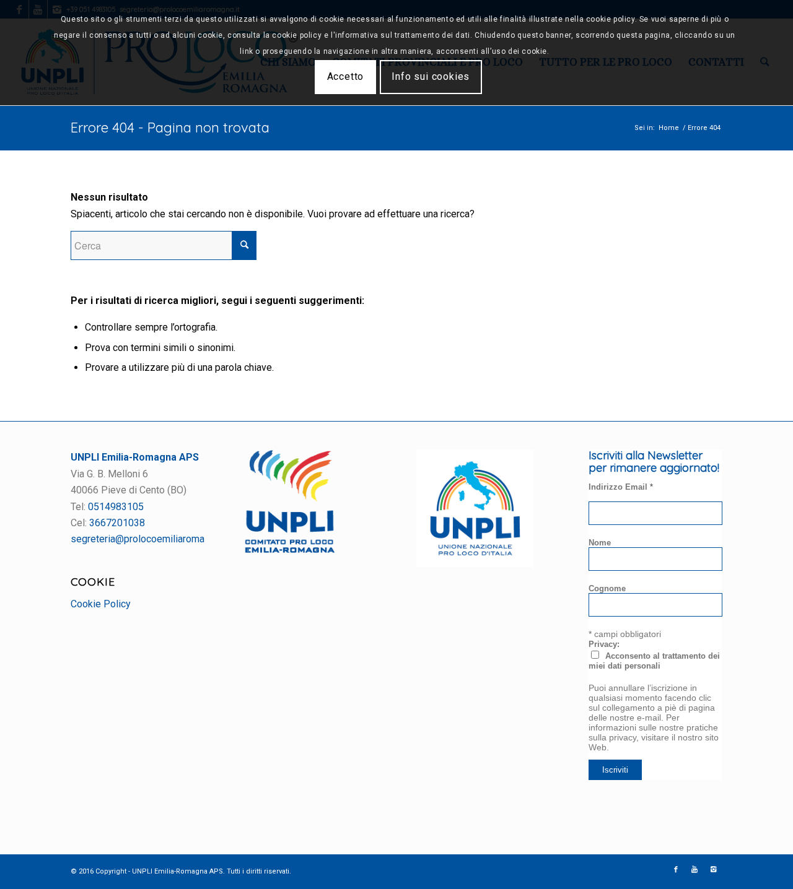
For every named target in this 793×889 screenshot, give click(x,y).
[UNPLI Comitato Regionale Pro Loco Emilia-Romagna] (289, 550)
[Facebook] (676, 870)
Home (669, 128)
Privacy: (604, 644)
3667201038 (117, 523)
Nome (600, 542)
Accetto (345, 76)
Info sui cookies (431, 76)
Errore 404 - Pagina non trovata (170, 127)
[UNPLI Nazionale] (475, 564)
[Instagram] (713, 870)
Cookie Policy (101, 604)
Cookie (93, 581)
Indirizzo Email (621, 487)
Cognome (607, 588)
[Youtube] (694, 870)
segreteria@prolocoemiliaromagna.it (149, 539)
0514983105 (116, 507)
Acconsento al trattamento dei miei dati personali (654, 660)
